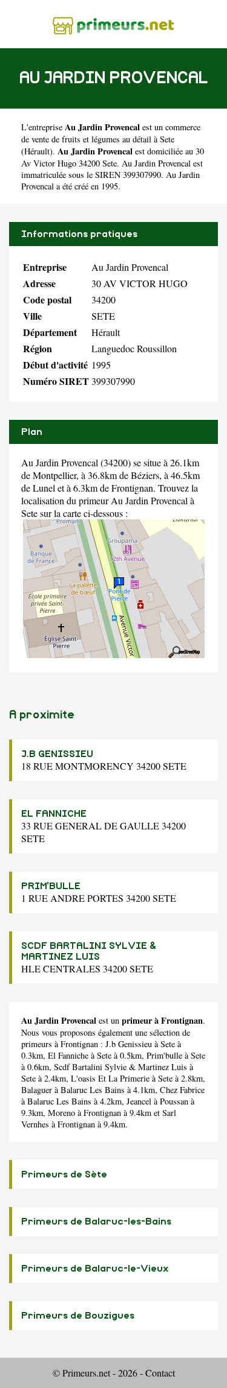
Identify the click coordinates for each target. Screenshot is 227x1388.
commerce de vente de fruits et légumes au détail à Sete (110, 133)
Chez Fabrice (182, 1089)
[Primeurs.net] (113, 23)
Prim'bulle (164, 1055)
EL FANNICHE (54, 814)
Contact (160, 1372)
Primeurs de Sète (64, 1174)
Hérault (37, 151)
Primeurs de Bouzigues (77, 1315)
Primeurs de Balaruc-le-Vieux (95, 1268)
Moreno (61, 1112)
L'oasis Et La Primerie (110, 1078)
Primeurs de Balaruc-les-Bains (96, 1221)
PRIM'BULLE (51, 886)
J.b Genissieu (128, 1044)
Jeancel (139, 1101)
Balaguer (36, 1089)
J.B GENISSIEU (57, 754)
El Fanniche (68, 1055)
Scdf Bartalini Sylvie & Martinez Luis (120, 1067)
